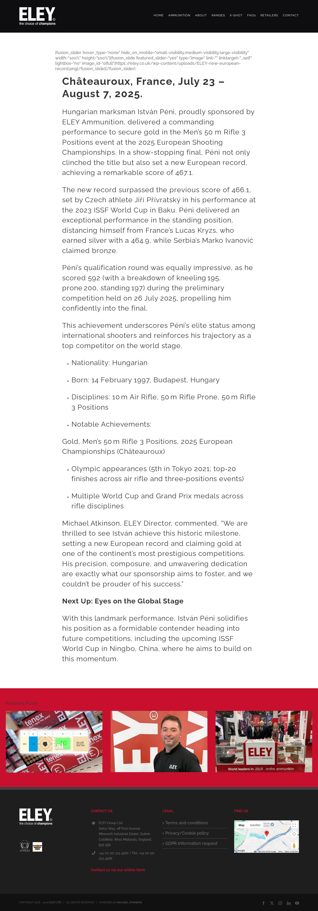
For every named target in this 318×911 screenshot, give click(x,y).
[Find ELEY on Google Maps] (266, 822)
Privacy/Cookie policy (187, 833)
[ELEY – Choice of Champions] (51, 818)
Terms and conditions (186, 822)
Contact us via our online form (118, 870)
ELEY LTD (55, 902)
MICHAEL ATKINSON (129, 902)
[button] (9, 742)
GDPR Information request (191, 843)
